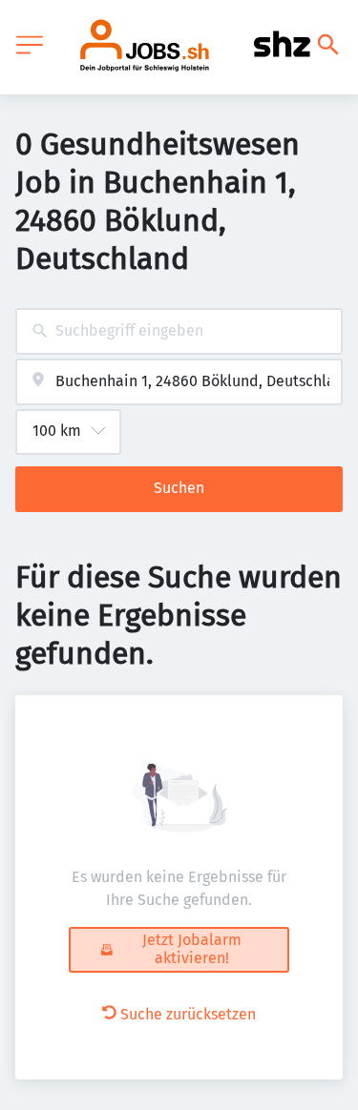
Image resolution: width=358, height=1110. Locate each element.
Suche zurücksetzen (188, 1014)
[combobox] (179, 331)
